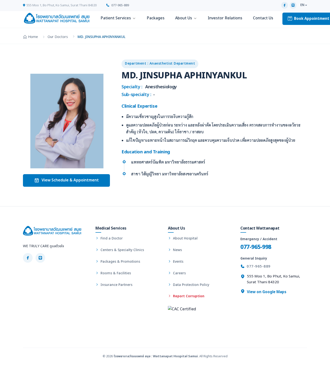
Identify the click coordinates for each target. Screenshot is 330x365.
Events (177, 261)
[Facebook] (284, 5)
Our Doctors (58, 36)
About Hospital (185, 238)
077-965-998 (255, 247)
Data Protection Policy (190, 284)
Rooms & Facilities (115, 273)
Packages (156, 18)
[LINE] (293, 5)
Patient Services (115, 18)
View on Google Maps (266, 292)
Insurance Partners (116, 284)
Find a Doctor (111, 238)
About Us (183, 18)
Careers (179, 273)
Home (33, 36)
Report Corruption (188, 296)
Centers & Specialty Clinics (122, 250)
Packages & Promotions (120, 261)
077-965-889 (120, 5)
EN (302, 5)
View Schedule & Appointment (70, 180)
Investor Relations (225, 18)
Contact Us (263, 18)
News (177, 250)
